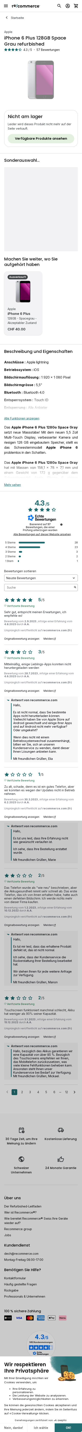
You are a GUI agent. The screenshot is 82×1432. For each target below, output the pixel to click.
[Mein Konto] (67, 5)
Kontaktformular (15, 1278)
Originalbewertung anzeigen (21, 638)
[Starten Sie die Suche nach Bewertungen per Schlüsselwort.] (75, 587)
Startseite (17, 18)
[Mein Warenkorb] (76, 5)
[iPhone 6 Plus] (23, 291)
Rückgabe (11, 1290)
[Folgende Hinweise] (74, 1092)
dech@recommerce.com (21, 1253)
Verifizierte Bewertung (20, 606)
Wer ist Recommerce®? (20, 1212)
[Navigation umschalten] (6, 6)
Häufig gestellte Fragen (20, 1284)
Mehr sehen (12, 485)
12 (66, 1092)
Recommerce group (18, 1229)
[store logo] (26, 5)
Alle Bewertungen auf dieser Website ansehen (42, 534)
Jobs (7, 1235)
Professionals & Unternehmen (24, 1296)
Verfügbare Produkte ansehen (41, 138)
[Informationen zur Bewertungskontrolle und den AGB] (61, 524)
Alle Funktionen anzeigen (21, 418)
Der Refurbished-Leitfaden (22, 1206)
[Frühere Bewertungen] (7, 1091)
